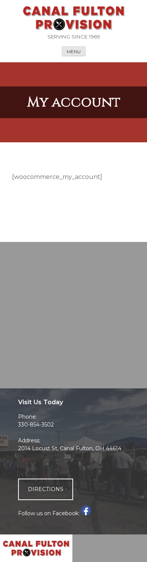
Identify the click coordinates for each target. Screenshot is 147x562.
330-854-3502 (36, 424)
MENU (74, 51)
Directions (45, 489)
